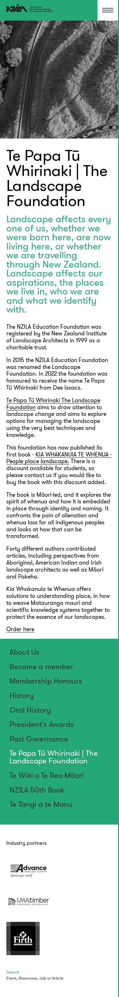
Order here (20, 629)
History (22, 695)
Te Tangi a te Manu (41, 804)
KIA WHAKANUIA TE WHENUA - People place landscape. (59, 458)
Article (57, 978)
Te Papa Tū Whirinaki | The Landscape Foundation (54, 757)
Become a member (41, 666)
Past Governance (39, 739)
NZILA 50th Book (37, 790)
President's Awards (42, 724)
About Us (24, 652)
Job (42, 978)
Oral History (30, 710)
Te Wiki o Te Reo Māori (47, 775)
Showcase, (28, 978)
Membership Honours (46, 681)
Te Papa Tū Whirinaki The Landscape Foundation (53, 403)
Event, (11, 978)
